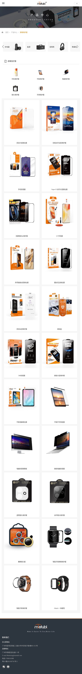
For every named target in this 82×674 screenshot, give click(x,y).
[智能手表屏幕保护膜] (59, 536)
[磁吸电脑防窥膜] (59, 443)
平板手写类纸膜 (59, 422)
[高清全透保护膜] (21, 304)
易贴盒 (59, 329)
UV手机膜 (59, 236)
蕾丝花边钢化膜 (59, 282)
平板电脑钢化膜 (22, 422)
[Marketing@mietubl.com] (8, 667)
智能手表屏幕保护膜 (59, 562)
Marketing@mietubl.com (14, 655)
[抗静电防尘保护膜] (21, 211)
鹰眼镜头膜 (22, 562)
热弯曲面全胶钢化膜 (22, 282)
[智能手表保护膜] (21, 583)
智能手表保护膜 (22, 608)
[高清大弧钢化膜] (21, 117)
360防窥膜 (21, 375)
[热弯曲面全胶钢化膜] (21, 257)
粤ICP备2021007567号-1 (10, 661)
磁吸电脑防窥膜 (59, 469)
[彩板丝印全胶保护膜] (59, 117)
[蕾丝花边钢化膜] (59, 257)
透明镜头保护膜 (22, 515)
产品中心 (14, 32)
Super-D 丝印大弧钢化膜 (59, 189)
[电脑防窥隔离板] (21, 443)
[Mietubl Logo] (41, 3)
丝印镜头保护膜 (59, 515)
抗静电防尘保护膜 (22, 236)
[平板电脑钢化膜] (21, 397)
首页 (6, 32)
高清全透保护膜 (22, 329)
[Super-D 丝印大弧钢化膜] (59, 164)
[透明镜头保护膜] (21, 490)
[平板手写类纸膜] (59, 397)
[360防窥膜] (21, 350)
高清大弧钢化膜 (22, 143)
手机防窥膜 (22, 189)
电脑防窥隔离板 (22, 469)
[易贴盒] (59, 304)
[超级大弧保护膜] (59, 350)
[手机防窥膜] (21, 164)
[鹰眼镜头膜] (21, 536)
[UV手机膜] (59, 211)
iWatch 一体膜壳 (59, 608)
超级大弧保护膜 (59, 375)
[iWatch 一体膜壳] (59, 583)
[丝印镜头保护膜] (59, 490)
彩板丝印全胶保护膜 (59, 143)
